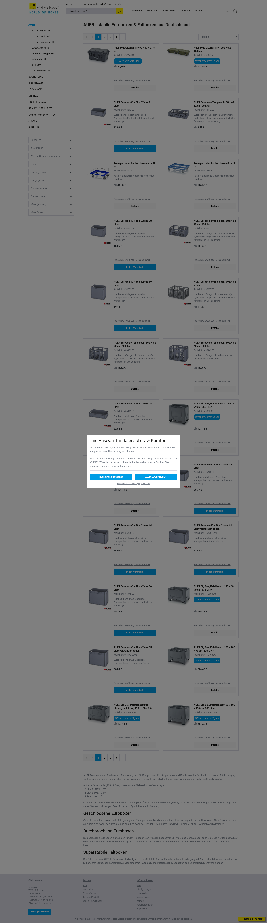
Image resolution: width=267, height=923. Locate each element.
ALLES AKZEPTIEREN (155, 477)
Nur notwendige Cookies (111, 477)
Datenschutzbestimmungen (128, 484)
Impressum (145, 484)
